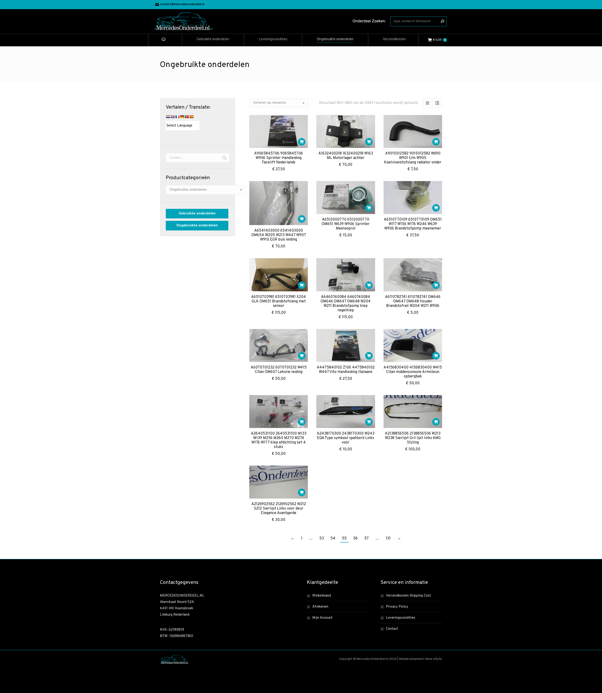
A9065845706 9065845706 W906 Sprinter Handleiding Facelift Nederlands (278, 158)
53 (321, 538)
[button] (301, 142)
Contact (392, 629)
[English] (172, 117)
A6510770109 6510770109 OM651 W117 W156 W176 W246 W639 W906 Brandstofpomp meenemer (413, 224)
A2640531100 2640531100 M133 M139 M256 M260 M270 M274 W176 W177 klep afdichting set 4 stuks (278, 440)
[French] (177, 117)
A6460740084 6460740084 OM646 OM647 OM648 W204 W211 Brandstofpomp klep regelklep (346, 304)
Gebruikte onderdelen (197, 213)
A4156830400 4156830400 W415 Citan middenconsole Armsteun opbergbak (413, 372)
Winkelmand (321, 596)
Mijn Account (322, 618)
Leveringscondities (400, 618)
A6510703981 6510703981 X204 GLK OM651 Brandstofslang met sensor (278, 301)
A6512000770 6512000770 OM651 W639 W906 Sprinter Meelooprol (346, 224)
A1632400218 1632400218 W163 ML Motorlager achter (345, 155)
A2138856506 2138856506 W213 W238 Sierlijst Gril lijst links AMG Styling (413, 438)
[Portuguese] (187, 117)
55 (344, 538)
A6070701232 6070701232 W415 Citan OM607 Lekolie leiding (279, 369)
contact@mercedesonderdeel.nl (182, 4)
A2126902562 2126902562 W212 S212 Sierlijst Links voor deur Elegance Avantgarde (278, 508)
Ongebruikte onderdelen (197, 225)
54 (332, 538)
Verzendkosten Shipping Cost (408, 596)
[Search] (442, 21)
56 (355, 538)
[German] (182, 117)
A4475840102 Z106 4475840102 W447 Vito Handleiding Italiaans (346, 369)
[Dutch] (168, 117)
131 (388, 538)
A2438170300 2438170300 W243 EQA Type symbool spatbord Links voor (345, 438)
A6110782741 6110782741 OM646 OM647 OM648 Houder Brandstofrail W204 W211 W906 (412, 301)
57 (366, 538)
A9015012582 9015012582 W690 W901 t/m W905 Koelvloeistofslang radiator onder (412, 158)
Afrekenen (320, 607)
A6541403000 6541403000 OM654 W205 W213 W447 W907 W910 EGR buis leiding (278, 235)
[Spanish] (191, 117)
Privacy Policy (397, 607)
